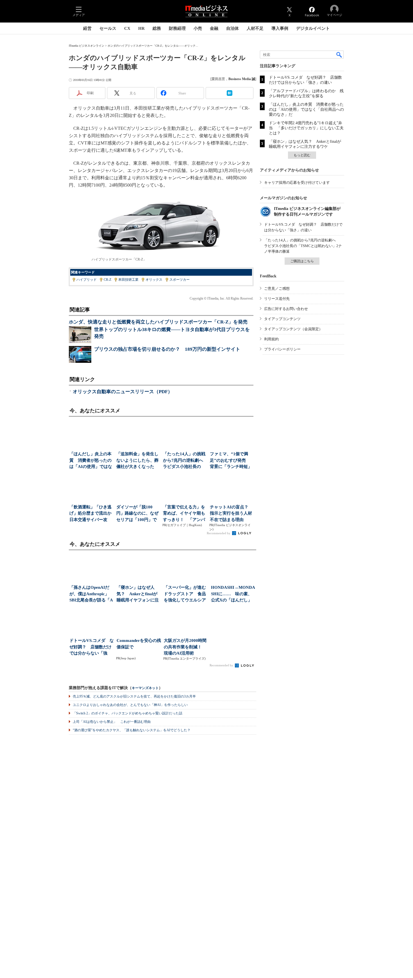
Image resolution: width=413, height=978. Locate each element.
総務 (157, 28)
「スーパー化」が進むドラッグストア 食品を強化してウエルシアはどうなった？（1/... (185, 594)
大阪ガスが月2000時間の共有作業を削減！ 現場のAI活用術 (185, 646)
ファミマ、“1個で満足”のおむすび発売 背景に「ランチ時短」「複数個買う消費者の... (231, 461)
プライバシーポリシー (282, 349)
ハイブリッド (86, 280)
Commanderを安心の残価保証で (139, 643)
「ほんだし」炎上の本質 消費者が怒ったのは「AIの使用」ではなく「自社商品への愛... (90, 461)
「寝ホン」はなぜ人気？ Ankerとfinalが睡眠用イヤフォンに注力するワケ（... (138, 594)
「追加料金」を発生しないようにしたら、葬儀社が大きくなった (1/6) (137, 461)
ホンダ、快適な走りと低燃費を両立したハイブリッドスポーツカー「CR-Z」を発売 (158, 322)
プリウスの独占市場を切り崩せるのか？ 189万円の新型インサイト (167, 349)
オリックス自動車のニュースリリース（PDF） (123, 391)
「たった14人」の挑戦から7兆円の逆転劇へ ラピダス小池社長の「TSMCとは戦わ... (184, 461)
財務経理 (177, 28)
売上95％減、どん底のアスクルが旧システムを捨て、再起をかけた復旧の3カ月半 (134, 696)
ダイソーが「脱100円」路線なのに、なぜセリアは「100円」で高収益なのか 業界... (137, 514)
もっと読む (302, 155)
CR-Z (107, 280)
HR (141, 28)
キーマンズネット (145, 688)
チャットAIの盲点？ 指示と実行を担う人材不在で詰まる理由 (231, 513)
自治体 (232, 28)
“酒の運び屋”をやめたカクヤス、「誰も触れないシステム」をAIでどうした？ (131, 730)
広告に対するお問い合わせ (286, 309)
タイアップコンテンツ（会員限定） (293, 329)
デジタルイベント (313, 28)
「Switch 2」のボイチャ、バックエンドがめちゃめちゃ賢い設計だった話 (127, 713)
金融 (214, 28)
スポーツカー (179, 280)
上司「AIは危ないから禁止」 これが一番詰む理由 (112, 722)
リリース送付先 (277, 298)
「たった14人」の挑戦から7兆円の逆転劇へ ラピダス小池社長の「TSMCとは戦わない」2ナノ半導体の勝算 (303, 245)
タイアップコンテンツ (282, 319)
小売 (198, 28)
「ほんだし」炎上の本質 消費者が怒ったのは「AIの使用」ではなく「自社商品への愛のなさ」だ (306, 109)
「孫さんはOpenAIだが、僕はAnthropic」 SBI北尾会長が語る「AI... (91, 594)
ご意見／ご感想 (277, 288)
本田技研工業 (128, 280)
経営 (87, 28)
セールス (107, 28)
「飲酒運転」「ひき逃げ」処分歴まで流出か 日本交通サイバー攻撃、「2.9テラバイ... (91, 514)
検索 (339, 54)
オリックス (154, 280)
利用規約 (271, 339)
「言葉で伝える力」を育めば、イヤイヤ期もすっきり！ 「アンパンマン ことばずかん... (184, 514)
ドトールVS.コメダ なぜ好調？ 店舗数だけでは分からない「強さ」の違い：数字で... (91, 647)
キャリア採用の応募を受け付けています (297, 182)
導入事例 (279, 28)
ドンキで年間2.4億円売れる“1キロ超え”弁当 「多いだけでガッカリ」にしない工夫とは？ (306, 128)
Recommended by (219, 533)
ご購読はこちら (302, 261)
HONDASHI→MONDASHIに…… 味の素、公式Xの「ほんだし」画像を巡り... (233, 594)
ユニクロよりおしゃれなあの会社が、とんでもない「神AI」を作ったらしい (130, 705)
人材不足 (255, 28)
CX (127, 28)
